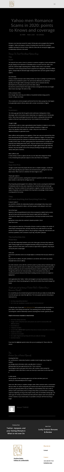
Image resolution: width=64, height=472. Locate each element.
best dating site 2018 (29, 307)
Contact (46, 450)
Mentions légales (18, 458)
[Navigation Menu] (54, 4)
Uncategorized (32, 15)
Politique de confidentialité (21, 460)
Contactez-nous (48, 463)
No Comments (40, 34)
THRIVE (23, 34)
